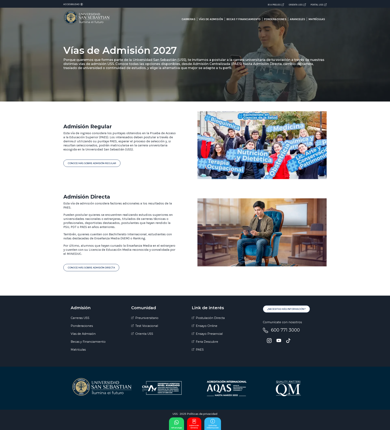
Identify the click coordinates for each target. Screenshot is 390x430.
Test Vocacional (146, 326)
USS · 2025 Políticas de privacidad (195, 413)
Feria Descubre (207, 342)
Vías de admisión (211, 19)
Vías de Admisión (83, 334)
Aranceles (297, 19)
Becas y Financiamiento (88, 342)
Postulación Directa (210, 318)
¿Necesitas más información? (286, 309)
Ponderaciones (275, 19)
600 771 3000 (285, 330)
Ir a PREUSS (274, 4)
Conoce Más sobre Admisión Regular (92, 163)
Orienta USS (296, 4)
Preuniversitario (146, 318)
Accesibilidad (71, 4)
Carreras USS (80, 318)
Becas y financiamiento (243, 19)
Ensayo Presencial (209, 334)
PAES (200, 349)
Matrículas (317, 19)
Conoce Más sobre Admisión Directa (91, 267)
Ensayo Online (206, 326)
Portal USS (317, 4)
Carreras (188, 19)
